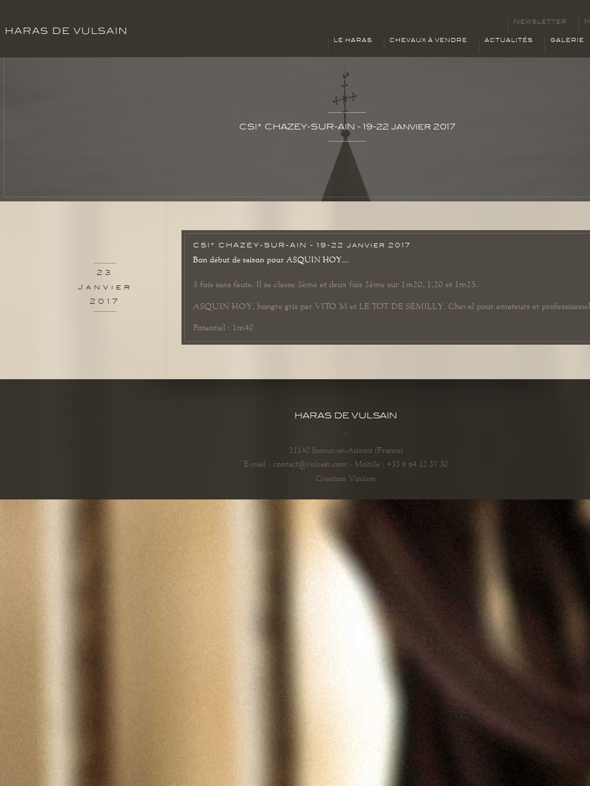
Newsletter (540, 21)
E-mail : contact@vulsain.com (295, 463)
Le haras (353, 40)
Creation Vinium (346, 478)
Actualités (509, 40)
